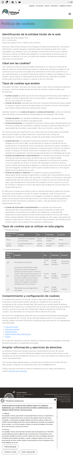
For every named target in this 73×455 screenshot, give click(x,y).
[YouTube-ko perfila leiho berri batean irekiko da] (19, 2)
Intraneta (54, 5)
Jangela (31, 5)
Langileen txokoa (65, 5)
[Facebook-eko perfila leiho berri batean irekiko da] (13, 2)
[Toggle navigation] (70, 14)
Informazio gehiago (26, 410)
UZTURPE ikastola (10, 8)
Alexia (47, 5)
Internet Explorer (12, 329)
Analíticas (6, 413)
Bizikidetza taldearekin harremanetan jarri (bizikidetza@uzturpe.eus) (57, 395)
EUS (69, 2)
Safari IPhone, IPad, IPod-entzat (18, 334)
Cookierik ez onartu (10, 452)
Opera (7, 337)
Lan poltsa (39, 5)
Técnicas (6, 429)
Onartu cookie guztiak (28, 452)
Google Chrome (11, 327)
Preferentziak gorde (10, 447)
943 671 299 (20, 396)
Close (55, 400)
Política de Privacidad (18, 371)
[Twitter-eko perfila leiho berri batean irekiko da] (16, 2)
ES (71, 2)
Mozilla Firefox (11, 332)
